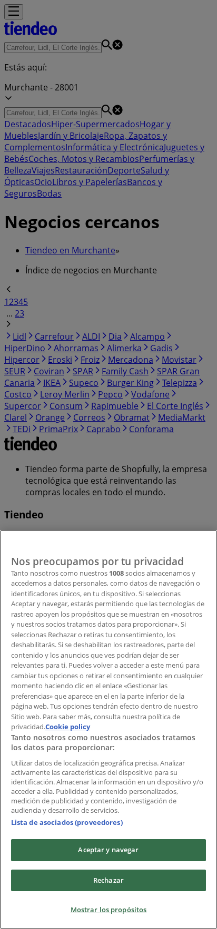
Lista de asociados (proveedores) (67, 822)
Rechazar (108, 880)
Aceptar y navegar (108, 849)
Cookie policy (67, 726)
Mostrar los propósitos (109, 909)
